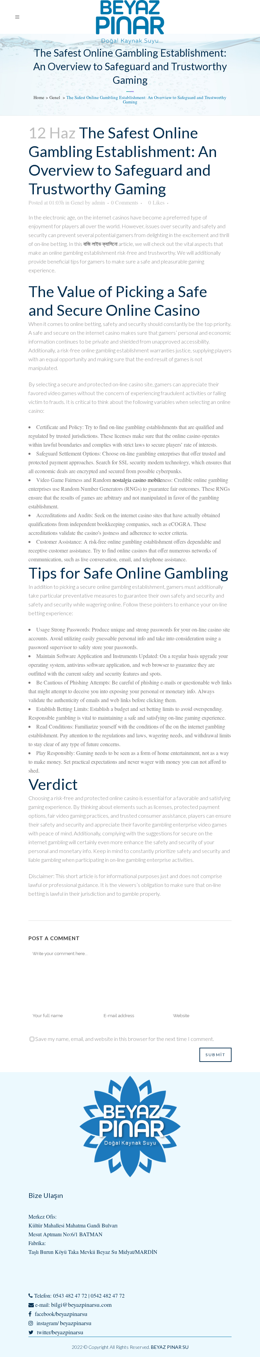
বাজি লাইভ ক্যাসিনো (100, 243)
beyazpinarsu (71, 1314)
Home (39, 97)
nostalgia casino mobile (137, 479)
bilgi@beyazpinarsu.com (81, 1304)
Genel (54, 97)
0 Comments (124, 202)
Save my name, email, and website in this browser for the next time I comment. (124, 1038)
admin (98, 202)
